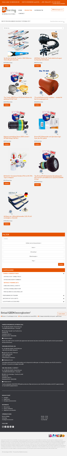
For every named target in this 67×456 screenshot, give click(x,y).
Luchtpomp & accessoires (11, 301)
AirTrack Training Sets (11, 282)
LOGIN (54, 3)
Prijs (33, 260)
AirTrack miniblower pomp (12, 288)
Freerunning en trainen (10, 295)
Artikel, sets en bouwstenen (33, 243)
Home (20, 10)
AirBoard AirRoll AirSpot (12, 285)
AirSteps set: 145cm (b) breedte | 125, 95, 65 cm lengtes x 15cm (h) (18, 217)
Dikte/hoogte (33, 256)
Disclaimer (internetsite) (10, 401)
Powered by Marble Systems (20, 452)
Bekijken (7, 65)
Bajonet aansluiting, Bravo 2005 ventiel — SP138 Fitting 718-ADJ (17, 137)
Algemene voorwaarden (10, 410)
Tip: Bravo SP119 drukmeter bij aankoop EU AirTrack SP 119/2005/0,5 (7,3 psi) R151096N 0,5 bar (48, 177)
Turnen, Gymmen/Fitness (11, 273)
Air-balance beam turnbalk (12, 279)
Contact (21, 13)
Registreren (7, 399)
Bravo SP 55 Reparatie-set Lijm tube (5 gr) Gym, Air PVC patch (47, 137)
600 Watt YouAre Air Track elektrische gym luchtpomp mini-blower (48, 59)
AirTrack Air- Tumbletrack (12, 276)
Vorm (33, 247)
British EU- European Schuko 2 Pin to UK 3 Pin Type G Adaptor (18, 176)
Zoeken (61, 264)
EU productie (39, 10)
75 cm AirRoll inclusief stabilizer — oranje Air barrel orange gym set (48, 98)
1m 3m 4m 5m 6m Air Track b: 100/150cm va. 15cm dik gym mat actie (18, 59)
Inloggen (6, 397)
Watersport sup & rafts (10, 298)
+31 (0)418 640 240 (14, 2)
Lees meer (61, 314)
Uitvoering (33, 252)
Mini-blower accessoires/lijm (13, 291)
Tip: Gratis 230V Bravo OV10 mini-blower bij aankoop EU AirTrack (18, 98)
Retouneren (7, 407)
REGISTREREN (61, 3)
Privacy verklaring (8, 408)
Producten (28, 10)
